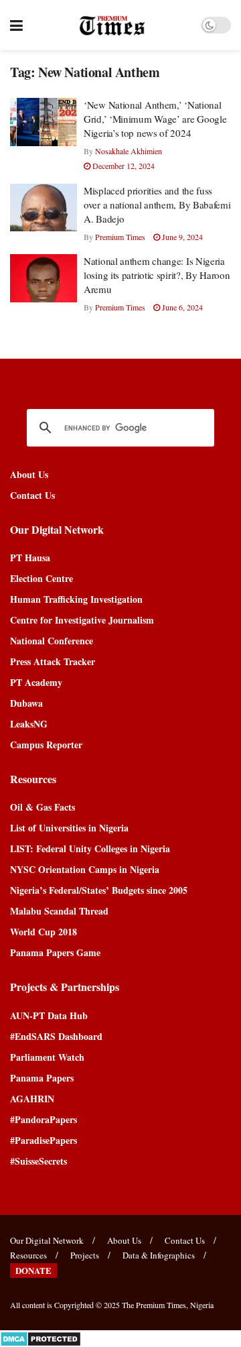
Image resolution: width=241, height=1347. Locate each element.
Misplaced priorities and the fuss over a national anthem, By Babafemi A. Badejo (157, 204)
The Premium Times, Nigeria (168, 1304)
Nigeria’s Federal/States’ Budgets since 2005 (98, 890)
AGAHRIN (32, 1099)
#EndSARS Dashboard (56, 1036)
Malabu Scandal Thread (59, 911)
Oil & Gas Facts (42, 807)
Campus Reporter (46, 745)
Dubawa (26, 703)
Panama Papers (42, 1078)
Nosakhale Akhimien (128, 150)
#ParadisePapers (43, 1140)
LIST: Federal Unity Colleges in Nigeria (90, 848)
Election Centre (41, 578)
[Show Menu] (16, 25)
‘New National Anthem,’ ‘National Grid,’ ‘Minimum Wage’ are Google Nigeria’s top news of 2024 (155, 118)
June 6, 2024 (181, 307)
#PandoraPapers (43, 1119)
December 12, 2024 (122, 165)
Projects (84, 1255)
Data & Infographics (159, 1255)
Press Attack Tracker (52, 661)
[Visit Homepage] (112, 25)
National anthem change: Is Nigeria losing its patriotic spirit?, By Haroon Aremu (157, 275)
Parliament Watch (47, 1057)
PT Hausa (30, 557)
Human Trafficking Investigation (76, 599)
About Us (29, 474)
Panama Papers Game (55, 952)
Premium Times (120, 236)
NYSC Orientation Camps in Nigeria (84, 869)
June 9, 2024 (181, 236)
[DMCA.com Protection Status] (40, 1337)
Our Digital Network (47, 1240)
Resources (28, 1255)
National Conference (51, 641)
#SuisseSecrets (38, 1161)
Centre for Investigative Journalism (82, 620)
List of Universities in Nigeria (69, 828)
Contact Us (32, 495)
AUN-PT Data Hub (49, 1015)
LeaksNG (29, 724)
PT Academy (36, 682)
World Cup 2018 (43, 932)
